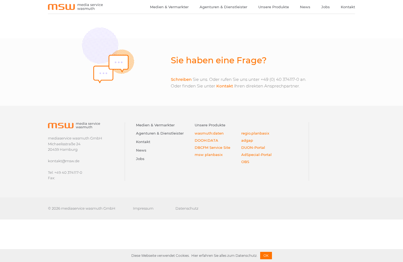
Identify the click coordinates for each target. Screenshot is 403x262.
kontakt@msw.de (64, 161)
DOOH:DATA (206, 140)
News (305, 7)
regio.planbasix (255, 133)
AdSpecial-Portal (256, 154)
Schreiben (181, 79)
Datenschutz (186, 208)
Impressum (143, 208)
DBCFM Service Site (212, 147)
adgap (247, 140)
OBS (245, 162)
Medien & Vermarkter (169, 7)
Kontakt (348, 7)
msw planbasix (209, 154)
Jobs (325, 7)
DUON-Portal (253, 147)
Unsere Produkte (273, 7)
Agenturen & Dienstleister (223, 7)
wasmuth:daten (209, 133)
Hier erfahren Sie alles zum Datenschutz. (224, 256)
